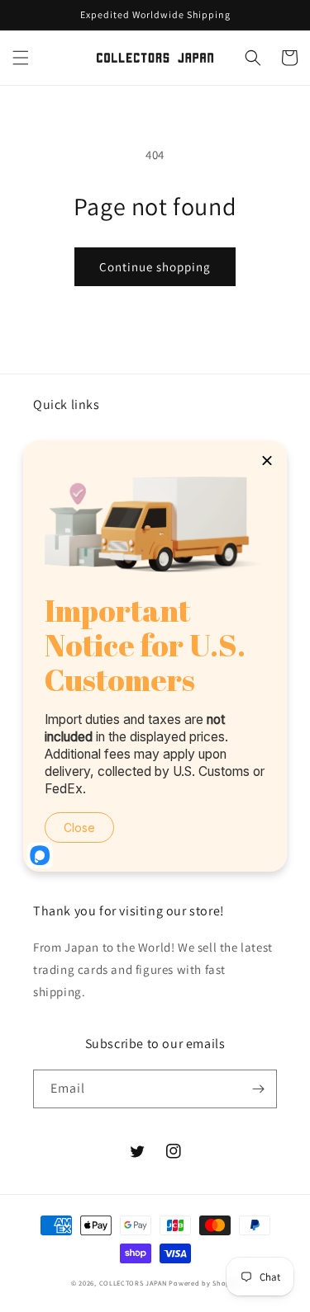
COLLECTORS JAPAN (133, 1282)
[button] (20, 58)
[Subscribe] (258, 1089)
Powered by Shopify (204, 1282)
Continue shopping (155, 267)
